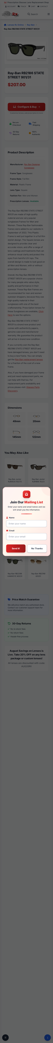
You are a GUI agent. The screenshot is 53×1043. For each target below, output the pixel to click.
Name (11, 517)
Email (11, 530)
